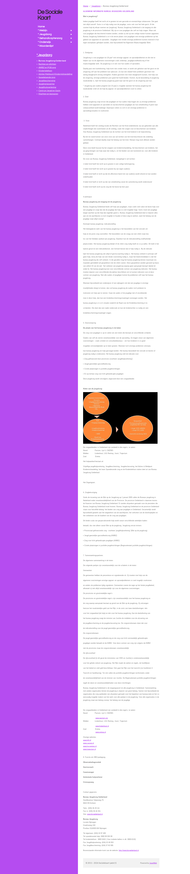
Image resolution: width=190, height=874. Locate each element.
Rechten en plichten (47, 64)
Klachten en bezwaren (48, 93)
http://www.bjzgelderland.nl (129, 850)
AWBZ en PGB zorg (47, 67)
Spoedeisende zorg (47, 77)
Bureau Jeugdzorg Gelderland (115, 6)
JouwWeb (153, 863)
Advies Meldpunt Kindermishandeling (55, 74)
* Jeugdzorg (96, 6)
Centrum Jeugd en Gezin (49, 90)
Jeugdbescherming (47, 80)
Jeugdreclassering (46, 84)
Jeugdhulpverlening (47, 87)
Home (85, 6)
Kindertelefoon (45, 70)
